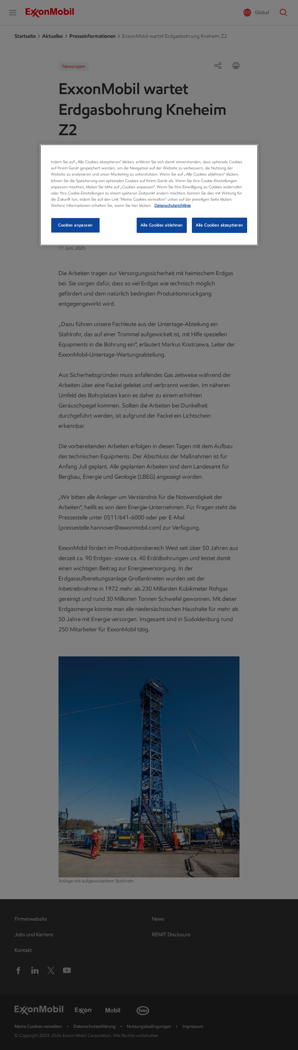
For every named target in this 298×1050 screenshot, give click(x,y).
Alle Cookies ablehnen (162, 225)
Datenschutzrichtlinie (172, 205)
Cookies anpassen (75, 225)
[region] (149, 194)
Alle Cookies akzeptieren (219, 225)
